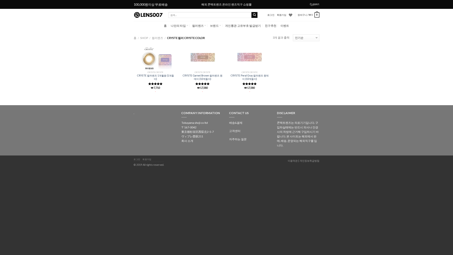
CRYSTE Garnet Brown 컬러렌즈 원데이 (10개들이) (202, 77)
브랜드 (214, 25)
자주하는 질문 (238, 139)
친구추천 (270, 25)
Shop (144, 37)
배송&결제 (235, 122)
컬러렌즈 (198, 25)
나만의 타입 (178, 25)
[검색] (254, 15)
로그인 (270, 14)
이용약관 (293, 160)
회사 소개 (187, 140)
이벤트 (284, 25)
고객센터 (234, 130)
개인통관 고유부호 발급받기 (243, 25)
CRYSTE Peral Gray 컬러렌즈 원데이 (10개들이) (250, 77)
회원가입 (281, 14)
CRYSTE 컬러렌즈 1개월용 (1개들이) (155, 77)
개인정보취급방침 (309, 160)
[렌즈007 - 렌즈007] (148, 15)
